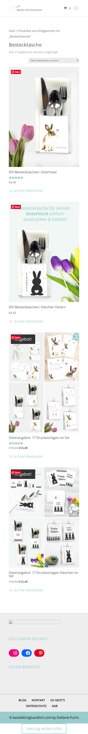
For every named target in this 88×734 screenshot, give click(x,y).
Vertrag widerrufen (44, 728)
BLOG (22, 700)
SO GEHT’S (57, 700)
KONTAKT (38, 700)
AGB (55, 706)
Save (17, 71)
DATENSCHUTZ (36, 706)
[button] (26, 190)
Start (12, 31)
